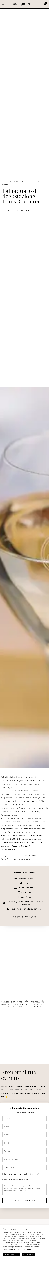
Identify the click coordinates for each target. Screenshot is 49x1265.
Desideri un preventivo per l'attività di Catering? (21, 1174)
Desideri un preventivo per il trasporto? (18, 1180)
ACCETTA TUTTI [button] (28, 1254)
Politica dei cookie (31, 1247)
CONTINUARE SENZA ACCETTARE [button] (18, 1250)
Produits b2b (14, 182)
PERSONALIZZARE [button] (12, 1254)
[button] (3, 4)
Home (6, 182)
